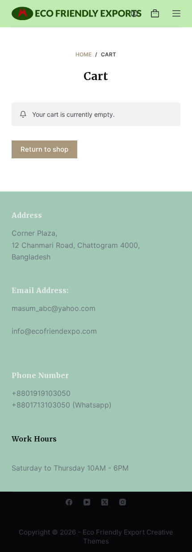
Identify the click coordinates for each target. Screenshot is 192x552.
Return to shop (44, 149)
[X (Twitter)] (104, 502)
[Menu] (176, 13)
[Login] (134, 13)
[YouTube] (86, 502)
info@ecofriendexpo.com (54, 331)
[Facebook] (69, 502)
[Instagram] (122, 502)
